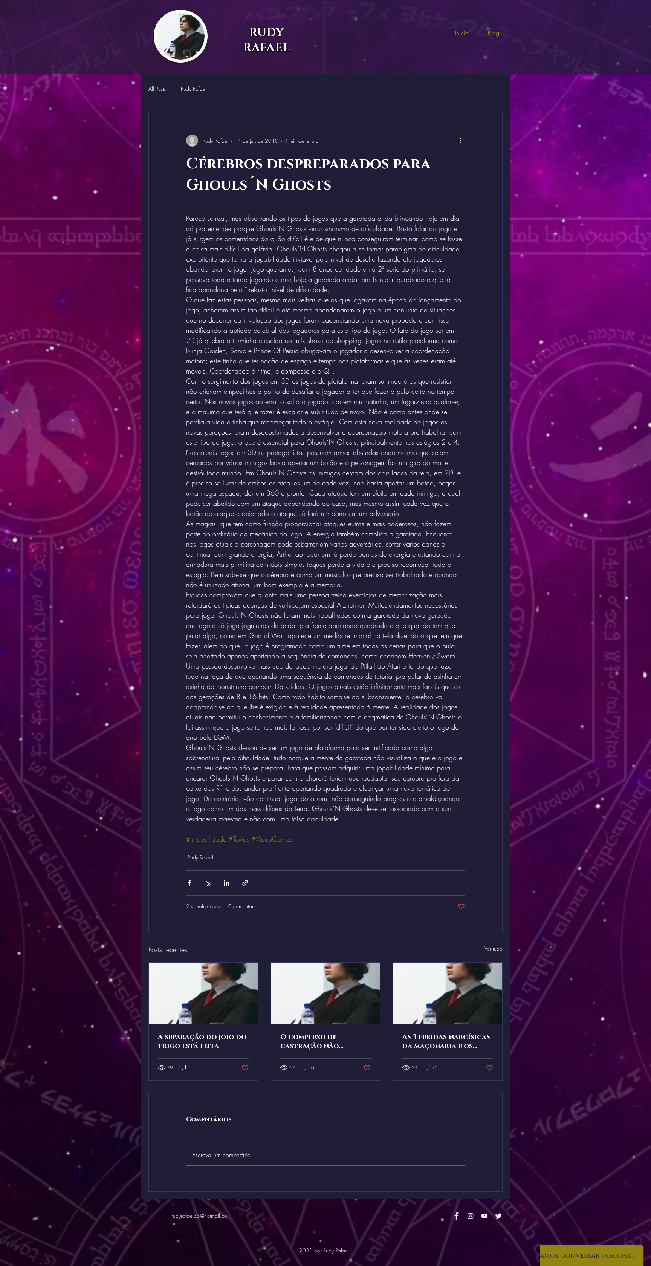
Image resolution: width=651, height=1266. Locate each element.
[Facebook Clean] (456, 1216)
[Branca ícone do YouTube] (484, 1216)
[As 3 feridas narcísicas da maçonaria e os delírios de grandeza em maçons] (447, 993)
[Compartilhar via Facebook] (189, 882)
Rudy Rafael (193, 88)
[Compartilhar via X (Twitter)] (208, 882)
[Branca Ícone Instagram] (470, 1216)
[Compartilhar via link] (245, 882)
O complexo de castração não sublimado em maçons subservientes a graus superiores (322, 1042)
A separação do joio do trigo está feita (202, 1042)
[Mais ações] (460, 140)
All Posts (157, 88)
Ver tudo (493, 948)
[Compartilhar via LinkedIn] (226, 882)
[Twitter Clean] (498, 1216)
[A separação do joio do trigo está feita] (203, 993)
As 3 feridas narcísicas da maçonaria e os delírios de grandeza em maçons (446, 1042)
